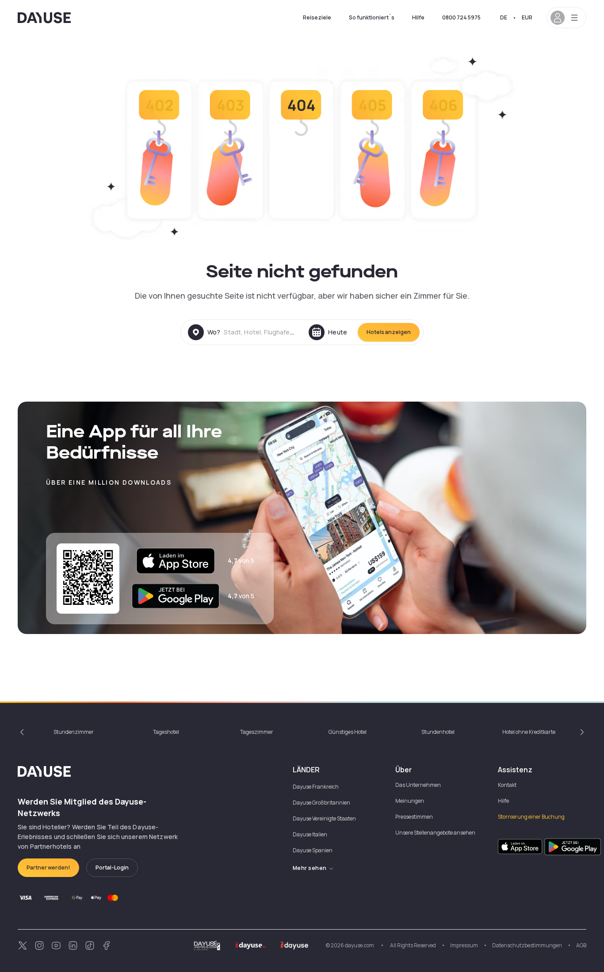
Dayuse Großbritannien (321, 802)
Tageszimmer (256, 732)
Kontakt (507, 785)
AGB (581, 945)
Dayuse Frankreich (316, 786)
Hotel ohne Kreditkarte (528, 732)
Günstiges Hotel (348, 732)
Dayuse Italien (310, 834)
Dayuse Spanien (313, 850)
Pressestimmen (414, 816)
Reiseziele (317, 17)
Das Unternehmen (418, 785)
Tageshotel (166, 732)
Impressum (464, 945)
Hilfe (418, 17)
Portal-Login (112, 867)
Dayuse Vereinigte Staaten (324, 818)
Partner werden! (48, 867)
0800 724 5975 (461, 17)
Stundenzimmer (74, 732)
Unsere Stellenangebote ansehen (435, 832)
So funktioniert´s (371, 17)
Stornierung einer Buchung (531, 816)
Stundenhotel (438, 732)
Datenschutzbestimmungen (527, 945)
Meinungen (409, 801)
